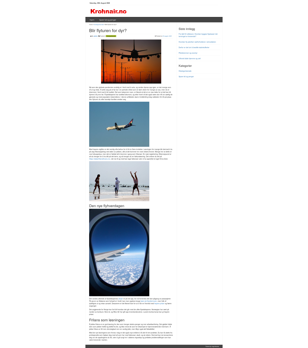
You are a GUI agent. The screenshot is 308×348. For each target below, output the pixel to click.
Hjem (92, 20)
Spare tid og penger (107, 20)
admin (96, 36)
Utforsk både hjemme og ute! (190, 58)
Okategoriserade (99, 24)
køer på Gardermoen (149, 301)
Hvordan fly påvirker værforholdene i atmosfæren (197, 42)
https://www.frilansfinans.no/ (99, 159)
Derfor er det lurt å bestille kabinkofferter (194, 47)
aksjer (120, 298)
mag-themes (215, 346)
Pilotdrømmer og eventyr (188, 53)
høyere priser (159, 303)
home (91, 24)
